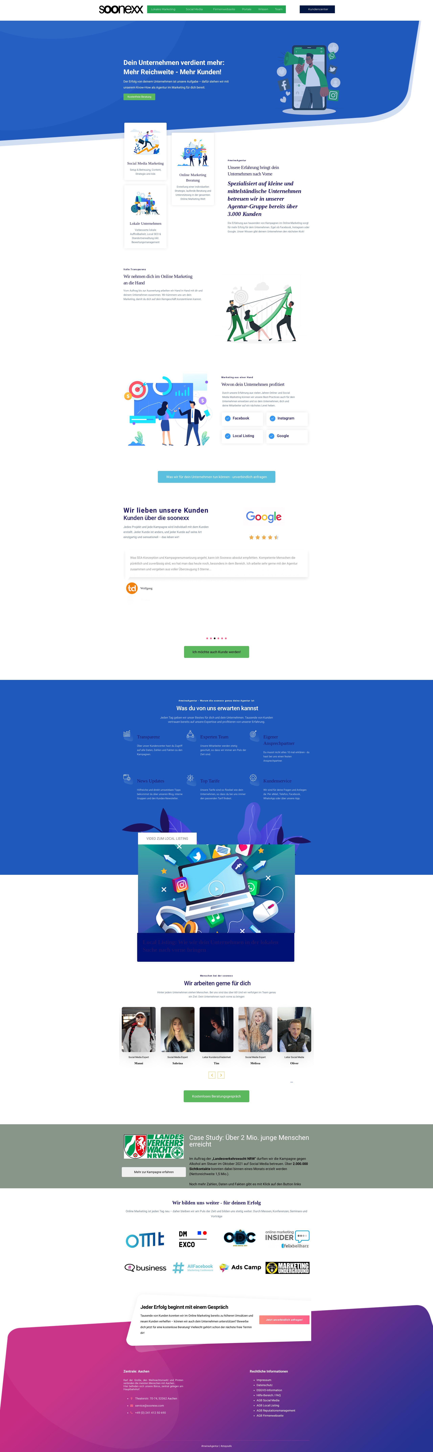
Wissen (263, 9)
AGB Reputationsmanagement (276, 1410)
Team (278, 9)
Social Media (194, 9)
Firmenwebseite (224, 9)
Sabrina (178, 1063)
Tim (216, 1063)
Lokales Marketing (163, 9)
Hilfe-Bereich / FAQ (269, 1395)
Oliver (294, 1063)
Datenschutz (264, 1385)
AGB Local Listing (268, 1405)
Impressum (264, 1380)
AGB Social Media (268, 1400)
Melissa (255, 1063)
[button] (317, 9)
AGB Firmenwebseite (270, 1415)
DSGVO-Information (269, 1390)
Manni (138, 1063)
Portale (247, 9)
